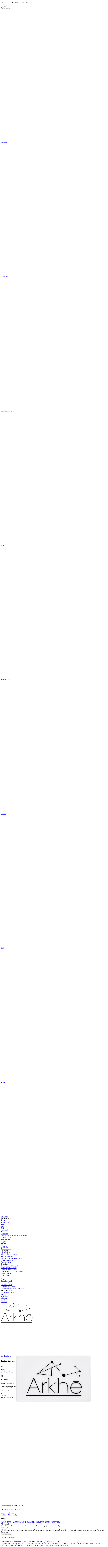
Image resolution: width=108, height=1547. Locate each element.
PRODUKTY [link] (55, 1522)
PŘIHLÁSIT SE (6, 1534)
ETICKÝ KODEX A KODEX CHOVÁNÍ (34, 1545)
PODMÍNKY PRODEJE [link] (9, 1543)
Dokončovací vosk (7, 1260)
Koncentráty (5, 1230)
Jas (2, 1245)
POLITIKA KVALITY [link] (94, 1543)
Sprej (2, 1226)
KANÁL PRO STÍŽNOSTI (58, 1545)
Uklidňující (4, 1247)
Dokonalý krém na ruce (9, 1270)
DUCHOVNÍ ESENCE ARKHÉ (12, 1271)
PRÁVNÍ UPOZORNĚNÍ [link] (10, 1545)
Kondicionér (5, 1222)
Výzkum (4, 1298)
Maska (3, 1224)
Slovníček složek (6, 1281)
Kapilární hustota (6, 1239)
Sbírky (3, 1294)
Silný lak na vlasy (7, 1256)
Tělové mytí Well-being (9, 1268)
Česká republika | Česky (9, 1515)
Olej (2, 1228)
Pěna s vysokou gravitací (9, 1254)
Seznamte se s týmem (8, 1287)
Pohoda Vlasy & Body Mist (10, 1266)
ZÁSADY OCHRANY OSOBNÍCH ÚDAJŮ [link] (34, 1543)
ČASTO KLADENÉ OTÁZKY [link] (49, 1541)
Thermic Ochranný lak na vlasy (11, 1258)
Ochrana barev (6, 1237)
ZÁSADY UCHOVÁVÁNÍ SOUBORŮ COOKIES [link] (68, 1543)
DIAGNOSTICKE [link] (7, 1541)
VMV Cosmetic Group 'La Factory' (13, 1288)
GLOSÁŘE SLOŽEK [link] (30, 1541)
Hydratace (4, 1234)
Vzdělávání (4, 1296)
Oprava (3, 1241)
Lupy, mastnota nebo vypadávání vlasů (14, 1235)
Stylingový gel (6, 1253)
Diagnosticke (5, 1275)
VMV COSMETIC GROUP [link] (40, 1522)
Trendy (3, 1300)
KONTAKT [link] (18, 1541)
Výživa (3, 1243)
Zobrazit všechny (6, 1249)
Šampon (3, 1220)
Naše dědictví (5, 1283)
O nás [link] (29, 1522)
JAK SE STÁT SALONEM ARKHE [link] (13, 1522)
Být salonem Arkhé (7, 1292)
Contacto (4, 1302)
